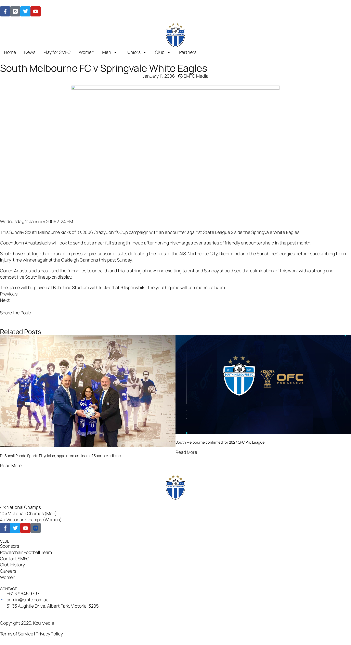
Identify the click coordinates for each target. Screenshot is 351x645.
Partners (187, 52)
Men (106, 52)
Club (160, 52)
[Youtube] (25, 528)
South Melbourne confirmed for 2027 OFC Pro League (220, 442)
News (30, 52)
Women (86, 52)
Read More (11, 466)
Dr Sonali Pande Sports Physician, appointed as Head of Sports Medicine (60, 455)
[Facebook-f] (5, 11)
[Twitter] (25, 11)
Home (10, 52)
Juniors (133, 52)
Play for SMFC (57, 52)
